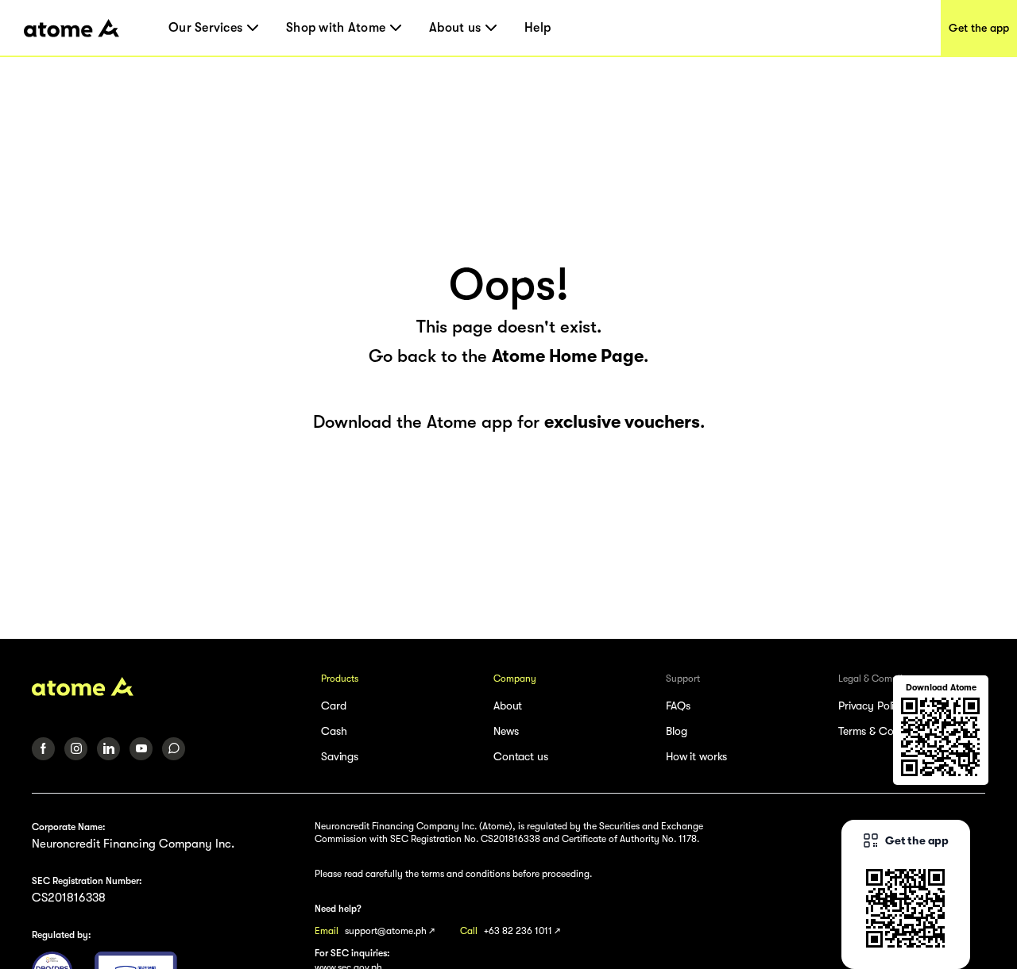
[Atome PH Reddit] (173, 748)
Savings (339, 756)
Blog (676, 731)
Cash (333, 731)
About (507, 705)
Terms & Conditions (884, 731)
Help (537, 28)
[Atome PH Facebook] (43, 748)
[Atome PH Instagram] (75, 748)
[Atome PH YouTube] (141, 748)
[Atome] (166, 686)
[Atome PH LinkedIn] (108, 748)
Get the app (979, 27)
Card (333, 705)
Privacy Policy (872, 705)
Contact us (520, 756)
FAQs (678, 705)
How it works (696, 756)
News (505, 731)
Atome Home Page (568, 356)
